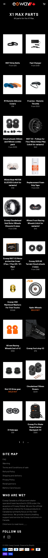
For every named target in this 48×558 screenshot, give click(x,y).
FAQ (4, 459)
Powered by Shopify (27, 545)
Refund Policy (9, 471)
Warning (6, 463)
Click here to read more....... (15, 524)
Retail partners (9, 483)
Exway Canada (14, 545)
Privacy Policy (9, 479)
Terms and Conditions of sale (16, 467)
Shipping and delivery (12, 475)
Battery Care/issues (11, 487)
